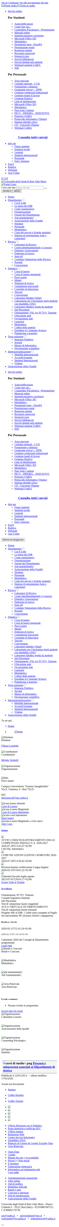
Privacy (12, 1160)
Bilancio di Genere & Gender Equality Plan (30, 1143)
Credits (11, 1154)
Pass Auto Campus (24, 110)
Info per (12, 143)
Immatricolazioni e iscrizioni (29, 35)
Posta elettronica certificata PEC (24, 1128)
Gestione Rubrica (23, 98)
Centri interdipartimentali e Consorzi (33, 247)
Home (11, 196)
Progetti (18, 262)
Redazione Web (16, 1134)
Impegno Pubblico (23, 339)
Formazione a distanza (26, 86)
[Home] (8, 184)
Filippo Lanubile (10, 745)
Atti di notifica (15, 1183)
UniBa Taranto (15, 1101)
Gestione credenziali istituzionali (31, 92)
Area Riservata (15, 1146)
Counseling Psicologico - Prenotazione (34, 29)
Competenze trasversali (26, 286)
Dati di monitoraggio (18, 1195)
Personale (19, 158)
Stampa (12, 1089)
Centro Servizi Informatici (21, 1137)
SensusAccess (21, 56)
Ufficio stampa (15, 1131)
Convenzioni (21, 265)
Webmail (12, 170)
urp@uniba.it (8, 1215)
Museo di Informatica (25, 345)
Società (18, 342)
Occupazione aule (23, 318)
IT (2, 178)
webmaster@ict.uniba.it (13, 1218)
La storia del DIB (23, 206)
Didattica (12, 268)
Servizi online (15, 11)
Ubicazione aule (22, 315)
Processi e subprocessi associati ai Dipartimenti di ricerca (29, 1067)
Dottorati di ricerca (24, 283)
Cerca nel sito (8, 187)
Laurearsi (19, 321)
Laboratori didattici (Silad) (28, 298)
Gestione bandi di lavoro (27, 95)
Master (17, 280)
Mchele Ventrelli (9, 760)
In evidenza (6, 888)
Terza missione (15, 336)
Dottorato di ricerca (24, 253)
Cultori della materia (24, 327)
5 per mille (13, 1172)
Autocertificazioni (23, 23)
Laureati (18, 152)
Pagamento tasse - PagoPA (28, 44)
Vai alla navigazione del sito (33, 2)
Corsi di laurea (22, 271)
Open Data (13, 1151)
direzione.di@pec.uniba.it (14, 797)
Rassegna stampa (23, 50)
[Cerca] (45, 188)
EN (6, 178)
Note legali (24, 1160)
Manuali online (22, 32)
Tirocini (18, 292)
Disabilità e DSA (17, 1140)
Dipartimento (14, 200)
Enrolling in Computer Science (30, 330)
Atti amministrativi (24, 217)
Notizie (4, 830)
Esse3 (11, 164)
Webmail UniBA (23, 128)
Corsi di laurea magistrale (27, 274)
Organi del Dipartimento (27, 214)
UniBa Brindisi (16, 1095)
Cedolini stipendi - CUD (27, 83)
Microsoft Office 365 (25, 38)
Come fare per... (22, 26)
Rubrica (12, 167)
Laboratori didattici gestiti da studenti (33, 306)
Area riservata (21, 80)
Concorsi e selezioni (18, 1192)
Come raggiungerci (24, 209)
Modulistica (20, 41)
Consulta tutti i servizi (33, 137)
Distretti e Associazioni (26, 250)
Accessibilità (32, 1157)
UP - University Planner (26, 125)
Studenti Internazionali (26, 360)
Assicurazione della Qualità (28, 220)
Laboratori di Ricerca (25, 244)
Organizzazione (22, 211)
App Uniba (14, 173)
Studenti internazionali (26, 155)
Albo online (14, 1181)
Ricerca (12, 241)
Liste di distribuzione (25, 101)
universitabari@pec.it (31, 1215)
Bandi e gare (14, 1189)
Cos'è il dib (20, 203)
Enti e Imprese (21, 161)
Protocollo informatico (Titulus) (30, 119)
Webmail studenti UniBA (27, 65)
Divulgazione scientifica (26, 348)
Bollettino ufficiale (17, 1186)
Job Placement (21, 309)
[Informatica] (23, 181)
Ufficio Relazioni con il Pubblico (25, 1125)
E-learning (13, 1163)
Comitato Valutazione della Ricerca (32, 259)
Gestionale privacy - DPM (28, 89)
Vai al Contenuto (10, 2)
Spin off (18, 256)
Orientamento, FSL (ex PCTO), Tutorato (35, 312)
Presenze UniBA (23, 116)
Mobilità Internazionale (26, 354)
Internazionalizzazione (19, 351)
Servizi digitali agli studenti (28, 62)
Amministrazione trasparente (22, 1178)
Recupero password (24, 53)
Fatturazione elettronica (20, 1166)
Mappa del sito (15, 1157)
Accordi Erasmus (23, 357)
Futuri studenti (21, 146)
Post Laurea (20, 277)
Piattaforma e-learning (25, 333)
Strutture (18, 223)
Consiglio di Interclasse (26, 289)
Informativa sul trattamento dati (24, 1169)
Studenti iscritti (22, 149)
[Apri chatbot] (2, 1225)
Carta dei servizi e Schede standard (32, 232)
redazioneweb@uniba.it (43, 1218)
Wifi (16, 68)
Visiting (18, 363)
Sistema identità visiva (25, 122)
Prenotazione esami (24, 47)
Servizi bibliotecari (24, 59)
